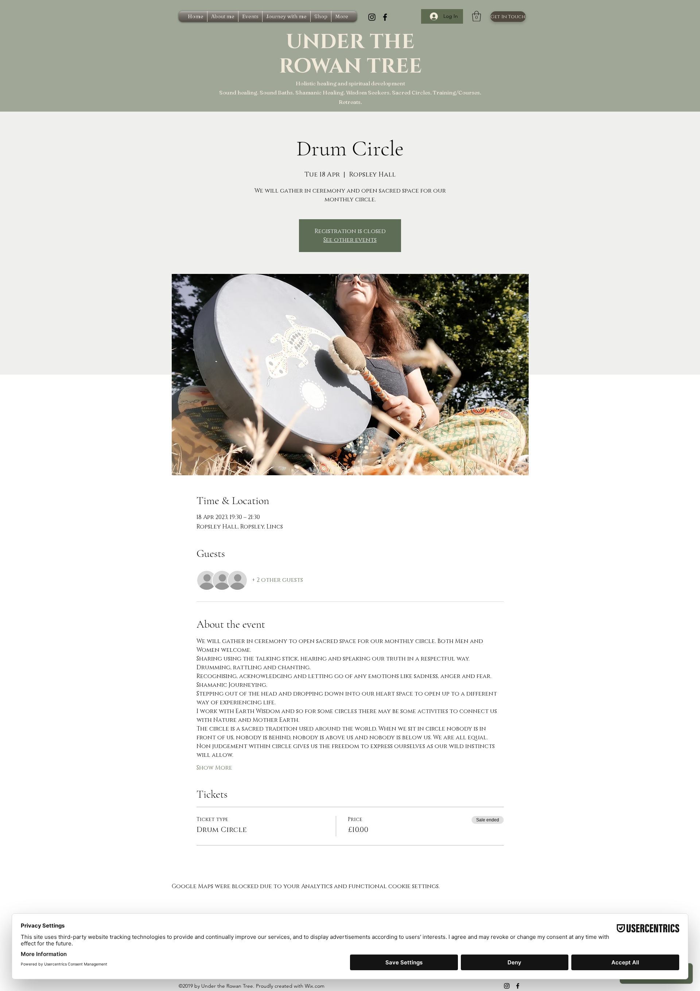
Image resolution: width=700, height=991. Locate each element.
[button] (476, 16)
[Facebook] (385, 17)
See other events (350, 240)
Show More (214, 768)
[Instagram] (372, 17)
